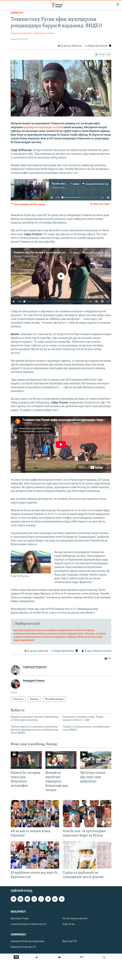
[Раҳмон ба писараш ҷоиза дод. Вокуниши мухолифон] (26, 760)
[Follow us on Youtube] (27, 899)
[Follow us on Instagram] (34, 899)
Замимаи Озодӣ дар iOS (23, 947)
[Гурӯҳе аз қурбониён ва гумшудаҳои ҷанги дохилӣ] (87, 855)
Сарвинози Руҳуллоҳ (22, 33)
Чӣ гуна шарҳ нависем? (74, 918)
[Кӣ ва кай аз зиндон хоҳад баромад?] (35, 813)
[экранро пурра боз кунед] (108, 301)
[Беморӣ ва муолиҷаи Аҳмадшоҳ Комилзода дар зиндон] (60, 760)
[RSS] (55, 899)
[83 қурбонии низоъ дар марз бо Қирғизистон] (35, 855)
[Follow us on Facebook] (20, 899)
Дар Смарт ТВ (69, 941)
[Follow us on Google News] (13, 899)
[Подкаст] (62, 899)
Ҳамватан (17, 13)
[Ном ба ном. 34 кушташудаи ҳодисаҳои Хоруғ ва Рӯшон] (87, 813)
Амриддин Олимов (44, 33)
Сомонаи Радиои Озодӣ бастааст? (28, 924)
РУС (82, 957)
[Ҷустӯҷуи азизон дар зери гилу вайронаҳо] (95, 760)
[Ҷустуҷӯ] (104, 957)
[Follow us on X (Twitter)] (41, 899)
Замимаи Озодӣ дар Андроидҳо (27, 941)
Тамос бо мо (68, 924)
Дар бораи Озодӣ (20, 918)
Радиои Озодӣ (29, 256)
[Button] (70, 46)
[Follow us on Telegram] (48, 899)
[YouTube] (59, 957)
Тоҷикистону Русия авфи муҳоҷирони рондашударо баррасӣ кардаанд (58, 252)
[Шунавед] (36, 957)
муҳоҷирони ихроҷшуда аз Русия (43, 127)
